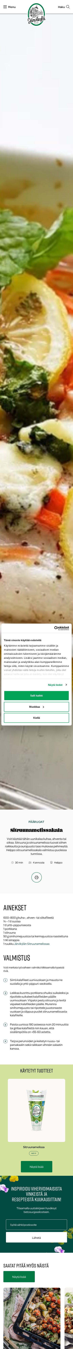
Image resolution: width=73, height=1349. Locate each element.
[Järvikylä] (36, 14)
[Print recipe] (36, 877)
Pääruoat (36, 822)
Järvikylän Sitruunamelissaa (31, 943)
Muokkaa (34, 706)
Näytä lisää (36, 1166)
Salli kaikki (36, 695)
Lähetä (36, 1237)
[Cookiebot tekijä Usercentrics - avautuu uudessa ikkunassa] (54, 628)
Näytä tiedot (55, 684)
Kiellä (36, 717)
